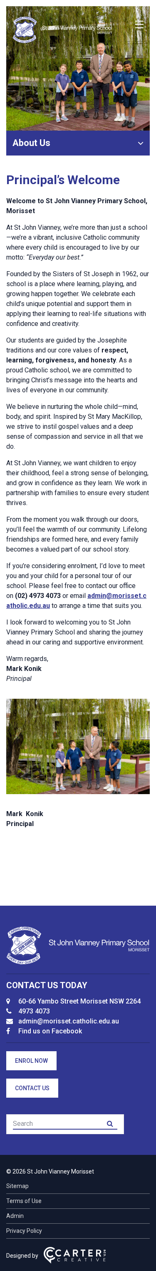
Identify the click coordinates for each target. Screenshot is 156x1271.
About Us (31, 143)
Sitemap (17, 1186)
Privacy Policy (24, 1230)
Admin (15, 1216)
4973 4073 (34, 1011)
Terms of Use (24, 1201)
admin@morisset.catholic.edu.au (68, 1021)
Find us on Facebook (50, 1031)
